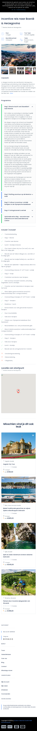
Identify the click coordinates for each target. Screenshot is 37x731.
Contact (4, 666)
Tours (3, 650)
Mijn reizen (4, 686)
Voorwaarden (5, 694)
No (15, 9)
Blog (2, 662)
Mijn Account (5, 682)
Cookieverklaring (20, 9)
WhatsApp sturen (6, 670)
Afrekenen (4, 690)
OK (12, 9)
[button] (33, 62)
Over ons (4, 658)
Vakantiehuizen (6, 654)
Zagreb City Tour (9, 464)
